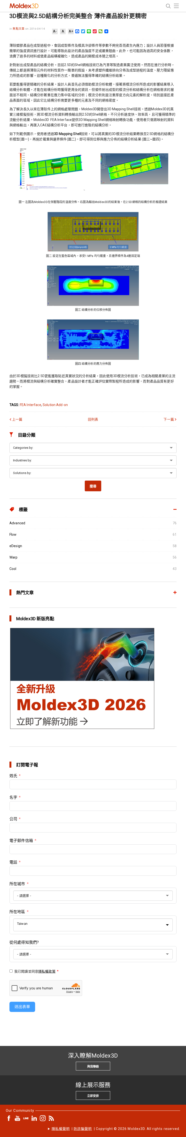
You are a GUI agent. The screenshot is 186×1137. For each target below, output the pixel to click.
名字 (13, 797)
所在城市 (17, 884)
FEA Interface (30, 405)
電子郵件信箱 (21, 840)
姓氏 (13, 775)
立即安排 (93, 1096)
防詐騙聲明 (83, 1129)
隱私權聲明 (61, 1129)
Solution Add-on (55, 405)
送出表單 (22, 1007)
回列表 (93, 419)
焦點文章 (19, 28)
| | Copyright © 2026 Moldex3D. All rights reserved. (116, 1129)
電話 (13, 862)
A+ (71, 31)
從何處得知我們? (24, 942)
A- (55, 31)
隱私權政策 (46, 971)
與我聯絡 (93, 1066)
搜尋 (93, 486)
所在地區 (17, 911)
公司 (13, 819)
